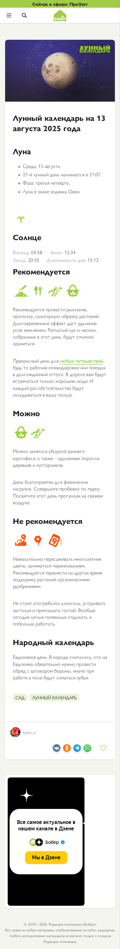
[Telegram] (77, 749)
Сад (20, 697)
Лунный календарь (54, 697)
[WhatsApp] (87, 749)
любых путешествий (81, 360)
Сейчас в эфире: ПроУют (60, 3)
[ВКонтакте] (56, 749)
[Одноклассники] (67, 749)
